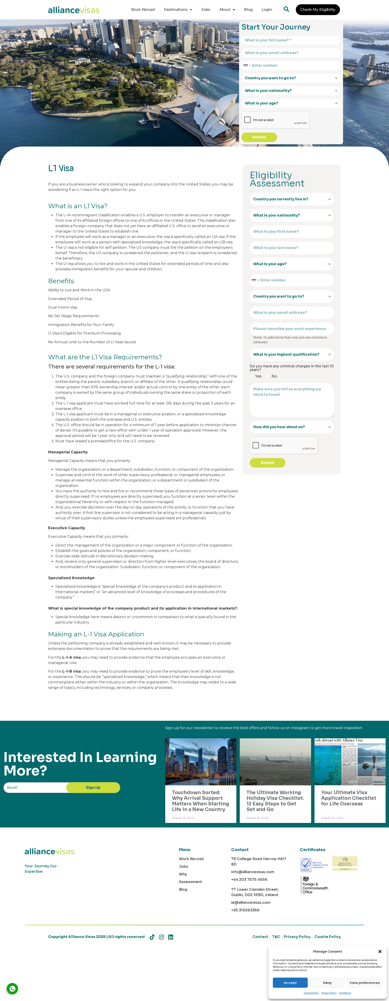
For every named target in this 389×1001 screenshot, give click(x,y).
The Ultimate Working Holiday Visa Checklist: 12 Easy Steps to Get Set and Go (275, 801)
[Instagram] (161, 937)
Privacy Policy (329, 993)
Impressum (345, 993)
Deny (327, 983)
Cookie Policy (311, 993)
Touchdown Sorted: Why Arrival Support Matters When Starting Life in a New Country (200, 801)
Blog (248, 9)
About (225, 9)
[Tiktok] (152, 937)
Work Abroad (143, 9)
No (274, 376)
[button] (380, 951)
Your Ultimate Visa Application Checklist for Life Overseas (348, 798)
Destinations (176, 9)
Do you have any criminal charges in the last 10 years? (292, 368)
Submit (259, 137)
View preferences (364, 983)
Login (267, 9)
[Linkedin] (170, 937)
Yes (258, 376)
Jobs (205, 9)
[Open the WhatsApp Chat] (12, 988)
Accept (290, 983)
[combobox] (247, 65)
